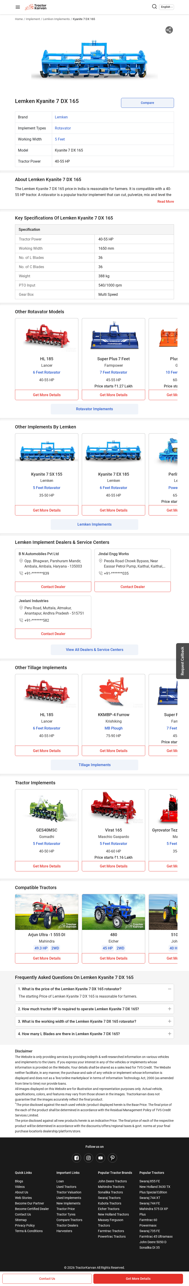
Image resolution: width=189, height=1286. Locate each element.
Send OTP (135, 38)
